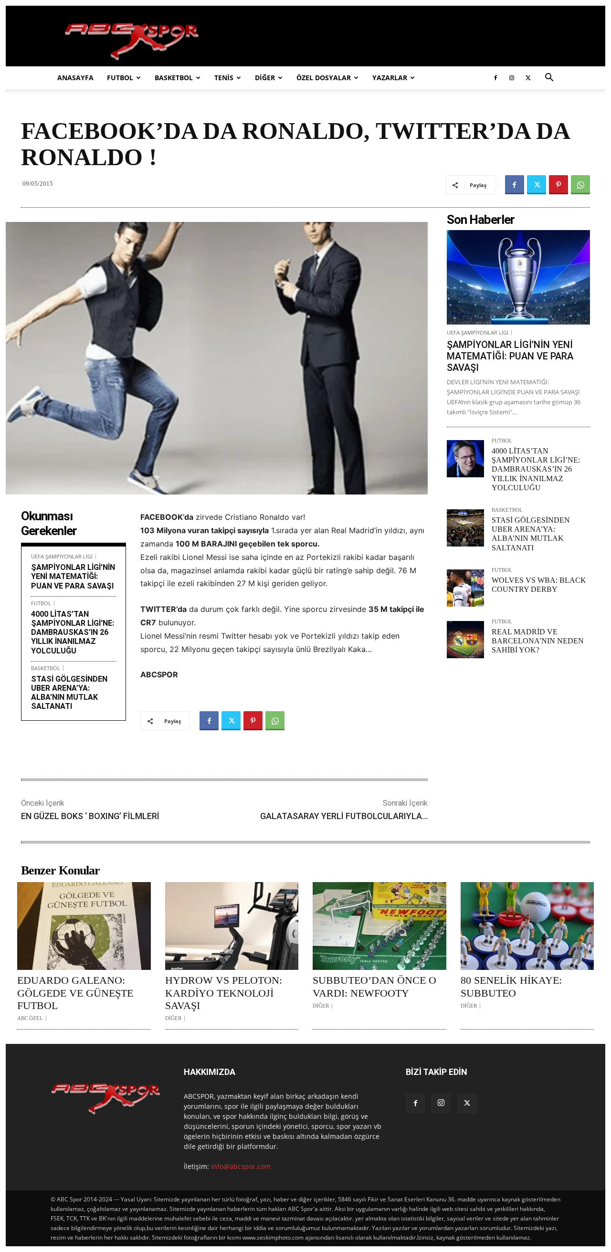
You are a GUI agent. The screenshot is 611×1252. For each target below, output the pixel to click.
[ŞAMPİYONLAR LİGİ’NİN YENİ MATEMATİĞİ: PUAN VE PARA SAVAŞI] (518, 277)
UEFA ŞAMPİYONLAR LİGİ (62, 556)
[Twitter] (528, 77)
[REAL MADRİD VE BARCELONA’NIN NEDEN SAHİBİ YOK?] (465, 639)
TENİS (223, 77)
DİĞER (265, 77)
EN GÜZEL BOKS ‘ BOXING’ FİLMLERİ (90, 816)
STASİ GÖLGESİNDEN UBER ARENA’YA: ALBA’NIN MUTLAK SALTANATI (69, 692)
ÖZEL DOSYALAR (323, 77)
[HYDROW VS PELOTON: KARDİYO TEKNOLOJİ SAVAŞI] (232, 926)
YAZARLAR (389, 77)
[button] (548, 78)
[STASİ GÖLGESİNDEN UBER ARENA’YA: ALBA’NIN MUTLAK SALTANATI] (465, 528)
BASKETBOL (174, 77)
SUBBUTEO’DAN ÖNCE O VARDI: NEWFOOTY (374, 986)
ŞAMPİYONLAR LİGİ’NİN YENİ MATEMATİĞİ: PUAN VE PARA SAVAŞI (73, 576)
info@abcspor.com (241, 1166)
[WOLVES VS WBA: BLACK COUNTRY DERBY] (465, 588)
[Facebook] (495, 77)
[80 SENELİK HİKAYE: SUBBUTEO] (527, 926)
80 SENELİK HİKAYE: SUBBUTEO (511, 986)
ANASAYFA (75, 77)
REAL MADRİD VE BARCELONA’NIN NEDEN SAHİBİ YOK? (538, 641)
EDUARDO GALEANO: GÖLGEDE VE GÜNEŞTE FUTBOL (75, 992)
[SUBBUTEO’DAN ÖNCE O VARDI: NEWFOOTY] (379, 926)
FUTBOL (120, 77)
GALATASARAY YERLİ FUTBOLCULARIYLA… (344, 816)
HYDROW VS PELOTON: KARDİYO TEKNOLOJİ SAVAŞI (223, 992)
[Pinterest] (558, 184)
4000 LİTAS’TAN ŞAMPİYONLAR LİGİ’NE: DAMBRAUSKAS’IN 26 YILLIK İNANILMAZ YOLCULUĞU (72, 632)
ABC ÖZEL (30, 1018)
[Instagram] (512, 77)
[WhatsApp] (580, 184)
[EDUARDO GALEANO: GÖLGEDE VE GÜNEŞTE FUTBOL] (84, 926)
